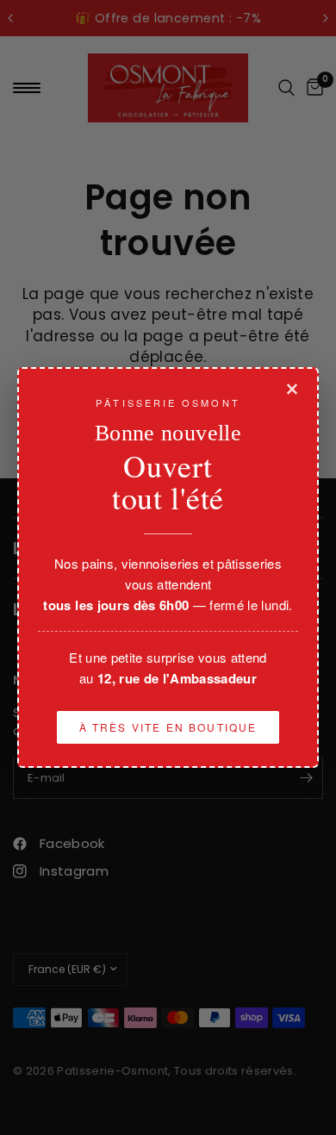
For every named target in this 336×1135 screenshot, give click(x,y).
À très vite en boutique (168, 727)
